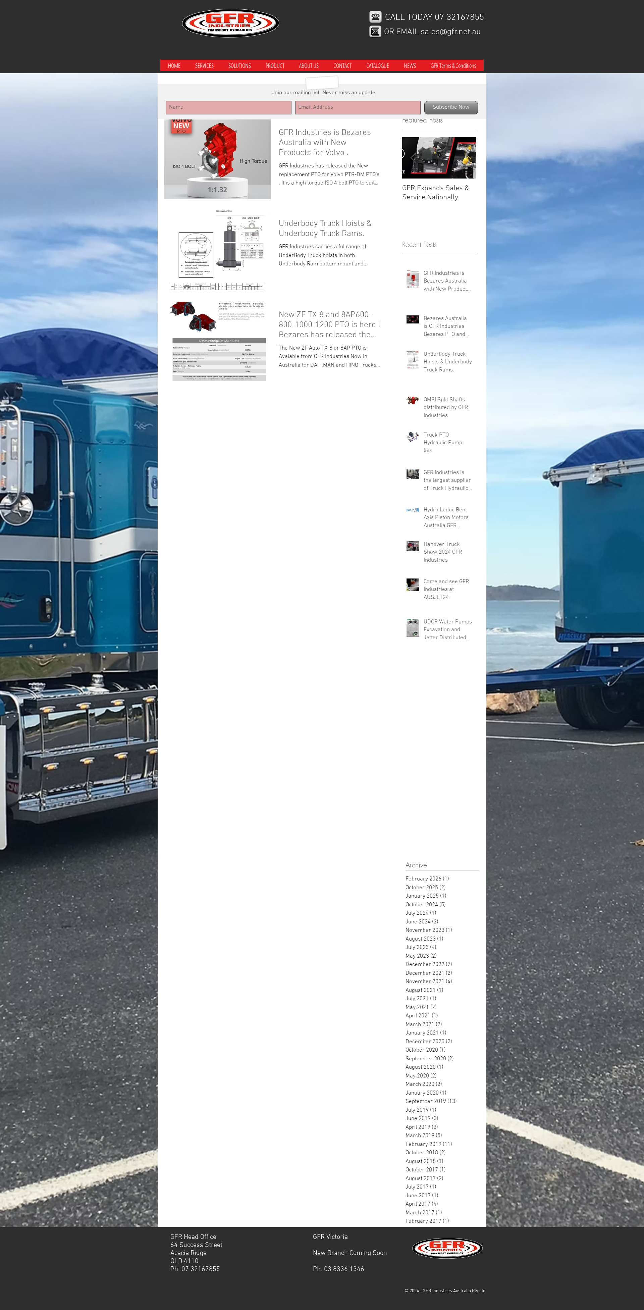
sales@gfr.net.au (451, 32)
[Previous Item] (413, 158)
